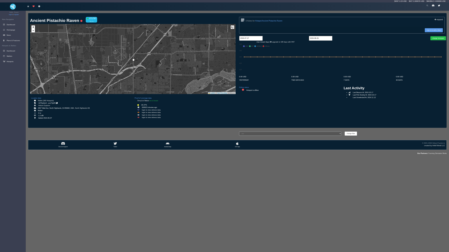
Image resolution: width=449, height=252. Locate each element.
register (16, 14)
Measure (232, 27)
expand (439, 20)
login (10, 14)
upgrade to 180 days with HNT (283, 42)
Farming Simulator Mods (437, 153)
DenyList (140, 101)
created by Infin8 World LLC (434, 145)
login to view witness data (151, 110)
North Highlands (81, 108)
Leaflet (212, 93)
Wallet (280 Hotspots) (46, 101)
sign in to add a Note (434, 30)
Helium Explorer (44, 105)
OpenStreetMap (222, 93)
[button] (33, 27)
